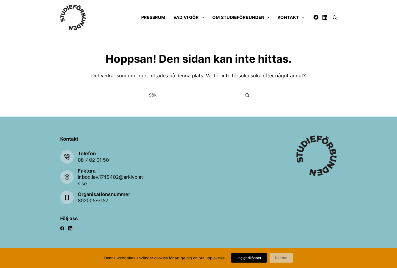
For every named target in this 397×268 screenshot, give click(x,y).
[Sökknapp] (247, 95)
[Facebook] (316, 17)
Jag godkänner (249, 258)
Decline (281, 258)
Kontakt (288, 17)
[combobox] (193, 95)
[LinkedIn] (324, 17)
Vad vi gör (186, 17)
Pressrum (153, 17)
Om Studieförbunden (238, 17)
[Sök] (335, 17)
